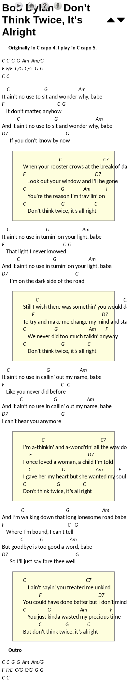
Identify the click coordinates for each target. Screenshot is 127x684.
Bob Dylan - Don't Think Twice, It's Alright (46, 20)
